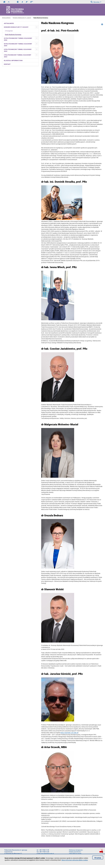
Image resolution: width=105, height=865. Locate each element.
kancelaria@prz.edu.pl (47, 853)
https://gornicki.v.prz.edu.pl (69, 733)
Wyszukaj (96, 2)
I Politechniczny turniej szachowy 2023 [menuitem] (17, 56)
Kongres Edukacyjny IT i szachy (22, 18)
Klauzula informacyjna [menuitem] (13, 60)
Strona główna (6, 18)
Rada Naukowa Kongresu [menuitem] (13, 34)
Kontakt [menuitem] (7, 64)
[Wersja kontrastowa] (18, 2)
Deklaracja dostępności (76, 850)
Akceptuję (97, 858)
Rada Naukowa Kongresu (40, 18)
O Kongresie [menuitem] (9, 31)
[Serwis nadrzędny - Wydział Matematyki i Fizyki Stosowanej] (9, 2)
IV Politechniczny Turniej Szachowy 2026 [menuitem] (18, 39)
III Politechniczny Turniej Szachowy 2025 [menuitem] (18, 44)
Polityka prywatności (75, 852)
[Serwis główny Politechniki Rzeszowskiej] (4, 2)
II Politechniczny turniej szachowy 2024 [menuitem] (18, 50)
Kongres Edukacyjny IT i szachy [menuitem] (16, 27)
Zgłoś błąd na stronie (75, 853)
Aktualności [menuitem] (9, 23)
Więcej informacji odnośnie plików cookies (74, 860)
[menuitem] (36, 27)
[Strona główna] (20, 9)
